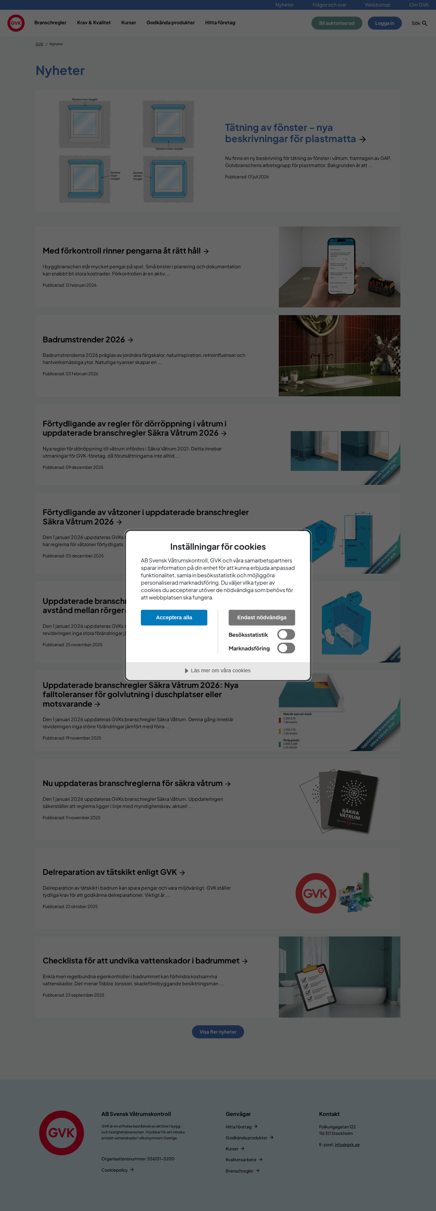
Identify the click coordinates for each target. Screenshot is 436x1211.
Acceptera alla (174, 617)
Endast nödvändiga (262, 617)
